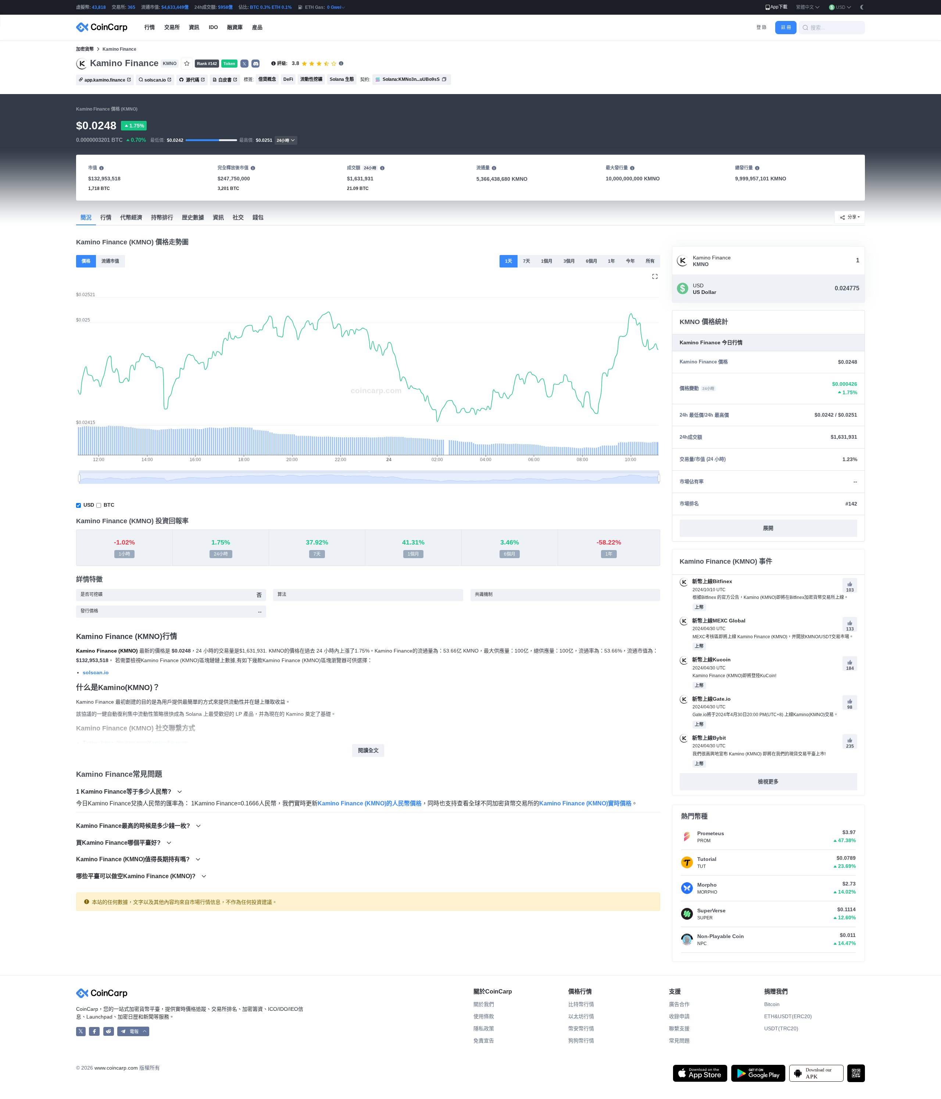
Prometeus (710, 833)
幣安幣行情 (581, 1028)
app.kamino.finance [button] (105, 80)
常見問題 (679, 1041)
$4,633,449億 (175, 7)
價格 (86, 261)
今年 (630, 261)
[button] (808, 7)
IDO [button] (213, 27)
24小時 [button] (283, 140)
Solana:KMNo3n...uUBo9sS (411, 79)
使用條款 (483, 1016)
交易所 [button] (172, 27)
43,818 (99, 7)
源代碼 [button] (192, 80)
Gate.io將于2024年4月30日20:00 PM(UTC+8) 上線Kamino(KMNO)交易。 (765, 714)
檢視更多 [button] (768, 781)
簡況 (86, 217)
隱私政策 (483, 1028)
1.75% (136, 126)
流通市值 (110, 261)
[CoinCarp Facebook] (94, 1031)
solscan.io (96, 672)
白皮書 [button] (225, 80)
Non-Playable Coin (720, 936)
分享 (852, 217)
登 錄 (761, 27)
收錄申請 (679, 1016)
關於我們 (483, 1004)
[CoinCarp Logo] (103, 27)
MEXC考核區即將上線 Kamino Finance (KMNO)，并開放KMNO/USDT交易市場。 (773, 636)
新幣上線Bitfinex (711, 581)
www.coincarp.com (116, 1068)
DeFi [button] (288, 79)
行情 (105, 217)
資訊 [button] (194, 27)
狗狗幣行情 (581, 1041)
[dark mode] (862, 7)
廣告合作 (679, 1004)
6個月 (591, 261)
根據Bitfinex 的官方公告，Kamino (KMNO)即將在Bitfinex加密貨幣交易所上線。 (770, 597)
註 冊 (786, 27)
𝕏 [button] (244, 64)
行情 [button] (149, 27)
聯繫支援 (679, 1028)
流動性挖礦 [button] (311, 79)
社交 (238, 217)
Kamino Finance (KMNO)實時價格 (585, 803)
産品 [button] (257, 27)
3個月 (569, 261)
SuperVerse (711, 910)
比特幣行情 (581, 1004)
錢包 (258, 217)
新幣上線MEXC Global (718, 621)
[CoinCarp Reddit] (108, 1031)
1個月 (546, 261)
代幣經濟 (131, 217)
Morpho (707, 885)
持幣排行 (162, 217)
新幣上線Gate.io (711, 699)
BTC (109, 505)
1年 (611, 261)
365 (131, 7)
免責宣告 (483, 1041)
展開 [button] (768, 528)
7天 (526, 261)
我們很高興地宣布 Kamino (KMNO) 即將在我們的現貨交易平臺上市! (759, 754)
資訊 (218, 217)
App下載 (778, 7)
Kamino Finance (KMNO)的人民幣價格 (370, 803)
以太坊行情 (581, 1016)
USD (88, 505)
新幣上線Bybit (708, 738)
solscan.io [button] (155, 80)
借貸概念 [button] (267, 79)
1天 (508, 261)
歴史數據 (193, 217)
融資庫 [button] (235, 27)
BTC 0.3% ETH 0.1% (271, 7)
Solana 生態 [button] (342, 79)
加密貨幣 (85, 49)
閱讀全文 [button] (368, 750)
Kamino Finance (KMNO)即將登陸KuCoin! (734, 675)
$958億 (225, 7)
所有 (650, 261)
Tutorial (706, 859)
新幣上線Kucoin (711, 659)
